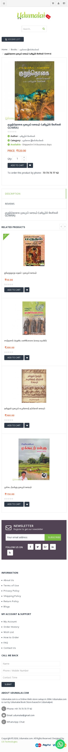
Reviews (10, 203)
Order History (11, 626)
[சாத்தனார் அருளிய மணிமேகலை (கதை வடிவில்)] (34, 318)
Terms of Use (11, 585)
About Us (9, 580)
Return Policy (11, 601)
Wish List (9, 632)
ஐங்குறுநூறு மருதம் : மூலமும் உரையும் (20, 272)
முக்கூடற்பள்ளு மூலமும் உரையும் (18, 487)
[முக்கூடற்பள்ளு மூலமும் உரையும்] (34, 459)
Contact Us (10, 647)
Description (12, 193)
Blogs (7, 606)
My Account (10, 621)
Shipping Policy (12, 596)
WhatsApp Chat (16, 721)
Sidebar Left (13, 39)
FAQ (6, 642)
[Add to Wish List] (26, 289)
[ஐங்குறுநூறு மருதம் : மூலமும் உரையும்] (34, 250)
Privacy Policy (11, 590)
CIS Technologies (9, 741)
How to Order (11, 637)
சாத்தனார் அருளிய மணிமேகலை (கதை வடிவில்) (25, 340)
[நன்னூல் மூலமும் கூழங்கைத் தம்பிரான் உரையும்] (34, 385)
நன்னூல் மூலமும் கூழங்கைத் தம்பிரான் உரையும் (24, 408)
